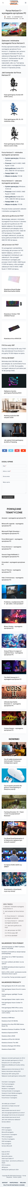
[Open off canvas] (25, 2)
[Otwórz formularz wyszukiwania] (3, 2)
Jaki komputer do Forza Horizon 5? (13, 912)
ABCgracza (5, 1167)
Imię (4, 466)
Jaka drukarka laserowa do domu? (11, 1110)
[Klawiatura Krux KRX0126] (14, 328)
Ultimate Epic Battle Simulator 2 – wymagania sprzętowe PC (12, 703)
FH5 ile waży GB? (12, 933)
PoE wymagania (6, 1127)
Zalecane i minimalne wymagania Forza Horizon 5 (13, 907)
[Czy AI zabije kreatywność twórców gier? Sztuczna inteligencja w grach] (14, 749)
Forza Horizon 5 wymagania (9, 1134)
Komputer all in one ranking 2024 (11, 1062)
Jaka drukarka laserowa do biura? (11, 1117)
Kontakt (5, 1182)
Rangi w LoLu (5, 1108)
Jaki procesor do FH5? (14, 930)
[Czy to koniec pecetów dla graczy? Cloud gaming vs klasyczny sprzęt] (14, 775)
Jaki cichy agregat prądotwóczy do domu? (13, 1112)
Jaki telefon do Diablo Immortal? (10, 1106)
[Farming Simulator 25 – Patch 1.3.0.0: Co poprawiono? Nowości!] (14, 802)
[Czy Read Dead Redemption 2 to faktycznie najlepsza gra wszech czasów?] (14, 828)
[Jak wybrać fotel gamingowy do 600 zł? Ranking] (14, 430)
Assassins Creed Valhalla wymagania (12, 1093)
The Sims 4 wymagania (8, 1139)
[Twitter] (10, 450)
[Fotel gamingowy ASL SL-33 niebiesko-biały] (14, 109)
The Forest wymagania (8, 1084)
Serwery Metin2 (6, 1122)
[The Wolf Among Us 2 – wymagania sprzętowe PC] (14, 667)
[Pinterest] (17, 450)
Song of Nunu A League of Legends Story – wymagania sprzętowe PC (13, 653)
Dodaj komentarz (8, 497)
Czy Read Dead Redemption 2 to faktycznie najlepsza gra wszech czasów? (14, 840)
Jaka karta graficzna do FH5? (13, 926)
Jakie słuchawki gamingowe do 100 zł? (12, 1060)
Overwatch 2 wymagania (8, 1082)
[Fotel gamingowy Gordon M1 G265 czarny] (14, 85)
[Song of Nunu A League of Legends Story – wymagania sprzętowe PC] (14, 641)
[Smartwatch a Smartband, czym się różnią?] (14, 879)
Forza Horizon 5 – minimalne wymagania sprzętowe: (14, 917)
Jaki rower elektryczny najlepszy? (11, 1119)
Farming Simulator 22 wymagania (11, 1091)
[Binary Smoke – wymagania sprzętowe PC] (14, 616)
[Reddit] (23, 450)
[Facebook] (4, 450)
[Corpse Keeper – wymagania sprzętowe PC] (14, 718)
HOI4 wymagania (6, 1141)
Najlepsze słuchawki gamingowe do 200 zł (13, 1058)
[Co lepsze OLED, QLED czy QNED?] (14, 855)
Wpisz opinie (6, 482)
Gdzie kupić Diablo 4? (8, 1158)
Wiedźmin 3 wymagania (8, 1088)
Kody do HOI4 (5, 1154)
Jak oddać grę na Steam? (8, 1103)
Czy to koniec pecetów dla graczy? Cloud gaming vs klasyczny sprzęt (13, 787)
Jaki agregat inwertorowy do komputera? (13, 1115)
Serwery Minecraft (7, 1146)
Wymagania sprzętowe (12, 18)
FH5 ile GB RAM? (12, 935)
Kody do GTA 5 (6, 1151)
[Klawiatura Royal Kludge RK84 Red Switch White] (14, 279)
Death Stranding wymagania (9, 1095)
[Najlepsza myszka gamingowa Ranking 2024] (14, 381)
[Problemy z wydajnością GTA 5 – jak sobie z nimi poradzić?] (14, 592)
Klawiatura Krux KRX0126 (12, 338)
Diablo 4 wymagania (7, 1086)
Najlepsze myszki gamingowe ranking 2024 (14, 1076)
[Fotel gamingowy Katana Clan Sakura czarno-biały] (14, 134)
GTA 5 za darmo (6, 1165)
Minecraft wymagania (7, 1132)
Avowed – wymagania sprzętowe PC (14, 518)
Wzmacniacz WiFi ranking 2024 (10, 1073)
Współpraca (14, 1182)
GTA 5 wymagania (7, 1130)
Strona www (6, 476)
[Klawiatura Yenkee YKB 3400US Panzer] (14, 304)
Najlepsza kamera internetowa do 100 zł (13, 1069)
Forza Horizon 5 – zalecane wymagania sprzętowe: (14, 922)
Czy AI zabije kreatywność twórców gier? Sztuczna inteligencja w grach (13, 761)
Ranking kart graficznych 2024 (10, 1169)
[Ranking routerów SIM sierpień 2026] (14, 405)
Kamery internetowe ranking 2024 (11, 1071)
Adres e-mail (7, 471)
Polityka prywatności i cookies (14, 1185)
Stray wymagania (6, 1143)
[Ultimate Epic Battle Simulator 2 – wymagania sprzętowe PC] (14, 692)
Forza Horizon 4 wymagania (9, 1097)
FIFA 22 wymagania (7, 1136)
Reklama (23, 1182)
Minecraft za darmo (7, 1156)
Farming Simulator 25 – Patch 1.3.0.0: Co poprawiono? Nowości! (14, 813)
